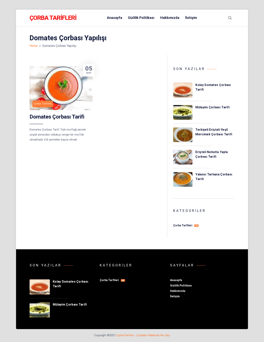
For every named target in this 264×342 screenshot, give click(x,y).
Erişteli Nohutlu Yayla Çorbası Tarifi (211, 154)
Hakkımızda (169, 18)
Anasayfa (114, 18)
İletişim (191, 18)
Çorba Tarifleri (53, 17)
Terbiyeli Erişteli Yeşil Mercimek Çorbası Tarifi (213, 132)
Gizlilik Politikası (141, 18)
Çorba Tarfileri (185, 225)
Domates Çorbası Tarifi (57, 117)
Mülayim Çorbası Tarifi (212, 107)
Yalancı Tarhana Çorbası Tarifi (213, 177)
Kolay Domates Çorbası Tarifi (213, 87)
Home (34, 46)
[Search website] (229, 18)
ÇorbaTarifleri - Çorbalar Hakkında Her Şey (143, 335)
